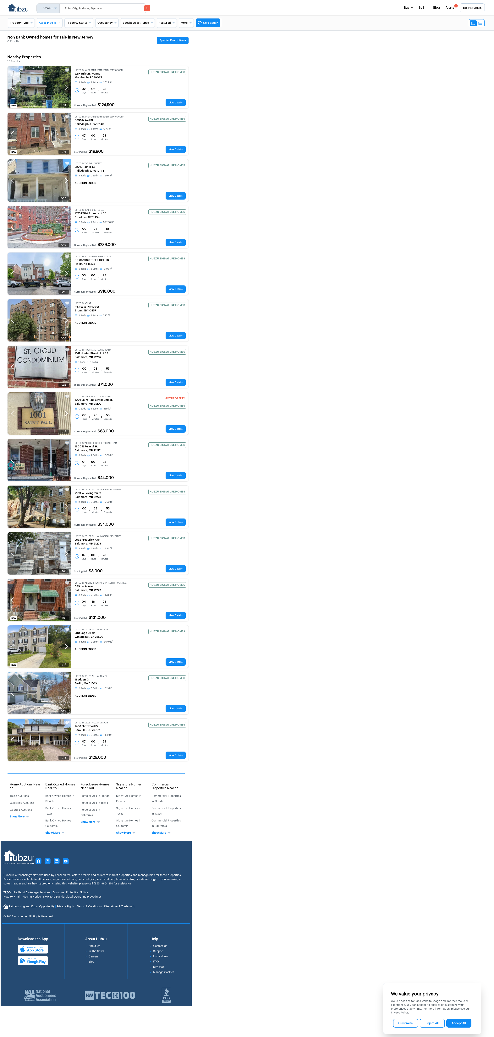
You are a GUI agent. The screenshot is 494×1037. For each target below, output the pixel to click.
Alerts (451, 7)
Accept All (459, 1023)
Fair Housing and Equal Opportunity (31, 906)
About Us (94, 946)
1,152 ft (108, 735)
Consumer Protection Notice (70, 892)
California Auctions (22, 803)
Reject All (432, 1023)
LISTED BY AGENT (83, 303)
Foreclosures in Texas (94, 803)
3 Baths (95, 642)
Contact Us (160, 946)
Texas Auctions (19, 796)
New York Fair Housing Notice (22, 896)
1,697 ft (108, 176)
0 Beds (82, 409)
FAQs (156, 961)
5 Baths (95, 269)
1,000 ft (108, 455)
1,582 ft (108, 548)
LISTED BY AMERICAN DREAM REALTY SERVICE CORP (99, 70)
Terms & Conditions (89, 906)
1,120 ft (107, 129)
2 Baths (95, 176)
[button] (12, 87)
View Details (176, 103)
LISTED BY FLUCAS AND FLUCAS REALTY (93, 350)
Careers (93, 956)
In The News (96, 951)
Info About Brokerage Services (26, 892)
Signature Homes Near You (129, 786)
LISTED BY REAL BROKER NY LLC (89, 210)
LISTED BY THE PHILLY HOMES (88, 163)
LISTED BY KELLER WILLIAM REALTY (91, 676)
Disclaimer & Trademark (119, 906)
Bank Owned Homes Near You (60, 786)
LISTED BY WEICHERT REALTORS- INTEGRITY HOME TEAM (101, 583)
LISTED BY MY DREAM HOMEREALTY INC (93, 257)
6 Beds (82, 269)
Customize (405, 1023)
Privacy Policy (399, 1012)
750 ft (106, 315)
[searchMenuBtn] (147, 8)
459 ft (107, 409)
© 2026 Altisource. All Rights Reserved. (28, 916)
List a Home (160, 956)
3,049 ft (108, 642)
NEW (13, 106)
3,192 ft (108, 269)
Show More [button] (17, 816)
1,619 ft (108, 688)
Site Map (159, 967)
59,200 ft (108, 222)
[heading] (173, 40)
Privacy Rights (66, 906)
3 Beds (82, 82)
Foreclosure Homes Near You (95, 786)
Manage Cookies (163, 972)
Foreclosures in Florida (95, 796)
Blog (436, 7)
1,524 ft (107, 82)
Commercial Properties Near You (165, 786)
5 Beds (82, 176)
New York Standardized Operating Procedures (72, 896)
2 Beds (82, 222)
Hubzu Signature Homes (167, 72)
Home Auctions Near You (25, 786)
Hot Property (175, 398)
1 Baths (94, 82)
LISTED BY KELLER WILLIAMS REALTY (91, 630)
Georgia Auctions (21, 810)
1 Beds (82, 362)
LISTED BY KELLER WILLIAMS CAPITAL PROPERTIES (98, 490)
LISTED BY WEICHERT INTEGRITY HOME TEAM (96, 443)
